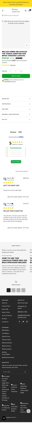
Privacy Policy (6, 306)
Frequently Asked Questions (10, 114)
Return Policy (6, 312)
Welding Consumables (6, 353)
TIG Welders (5, 333)
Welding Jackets (6, 349)
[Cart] (29, 10)
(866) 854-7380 (22, 312)
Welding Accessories (8, 357)
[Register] (25, 372)
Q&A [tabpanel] (20, 132)
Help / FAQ (5, 309)
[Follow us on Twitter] (23, 321)
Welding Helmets (7, 343)
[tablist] (16, 132)
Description (5, 98)
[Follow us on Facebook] (19, 321)
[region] (16, 148)
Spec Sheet (5, 109)
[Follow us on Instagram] (27, 321)
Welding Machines (7, 255)
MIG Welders (5, 330)
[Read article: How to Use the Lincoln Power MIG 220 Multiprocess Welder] (15, 251)
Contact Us (5, 322)
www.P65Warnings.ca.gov (10, 81)
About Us (4, 303)
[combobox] (17, 15)
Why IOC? (4, 119)
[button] (24, 197)
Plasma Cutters (6, 339)
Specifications (6, 104)
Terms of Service (7, 315)
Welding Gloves (6, 346)
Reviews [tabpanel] (13, 132)
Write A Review (16, 161)
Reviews (4, 318)
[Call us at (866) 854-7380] (26, 11)
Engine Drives (6, 336)
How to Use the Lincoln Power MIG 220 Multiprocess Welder (14, 260)
